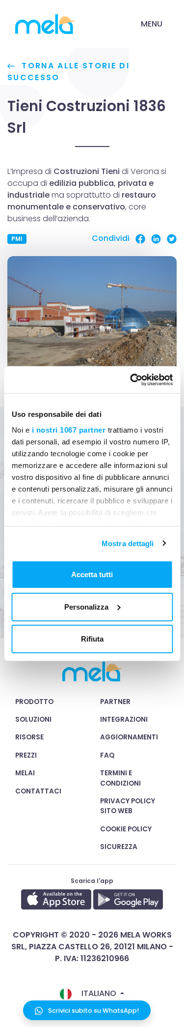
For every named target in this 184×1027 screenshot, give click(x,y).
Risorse (29, 737)
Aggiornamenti (129, 737)
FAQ (107, 755)
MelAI (25, 773)
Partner (115, 701)
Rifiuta (92, 639)
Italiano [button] (98, 993)
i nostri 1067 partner (68, 429)
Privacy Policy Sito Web (127, 806)
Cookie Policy (126, 829)
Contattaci (38, 791)
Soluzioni (33, 719)
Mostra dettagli (128, 543)
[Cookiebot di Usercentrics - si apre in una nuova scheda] (131, 379)
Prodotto (34, 701)
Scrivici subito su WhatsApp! (93, 1010)
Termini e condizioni (120, 778)
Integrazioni (124, 719)
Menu (151, 23)
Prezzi (26, 755)
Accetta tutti (92, 574)
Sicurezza (118, 846)
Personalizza (86, 606)
